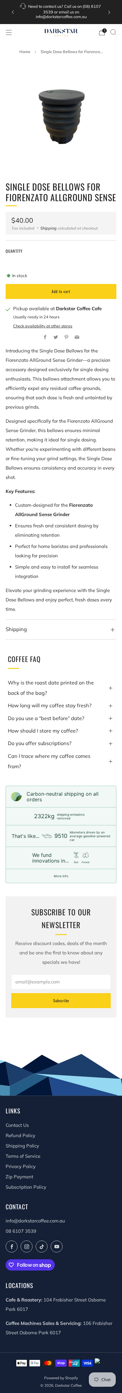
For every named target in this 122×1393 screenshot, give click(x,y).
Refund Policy (20, 1135)
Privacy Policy (21, 1166)
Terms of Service (23, 1156)
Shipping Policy (22, 1146)
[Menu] (9, 32)
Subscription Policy (26, 1187)
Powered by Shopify (61, 1378)
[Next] (109, 12)
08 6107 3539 (21, 1231)
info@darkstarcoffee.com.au (35, 1221)
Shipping (48, 228)
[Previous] (13, 12)
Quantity (14, 251)
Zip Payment (19, 1177)
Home (24, 51)
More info (61, 876)
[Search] (113, 32)
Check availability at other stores (42, 325)
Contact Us (17, 1125)
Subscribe (61, 1000)
